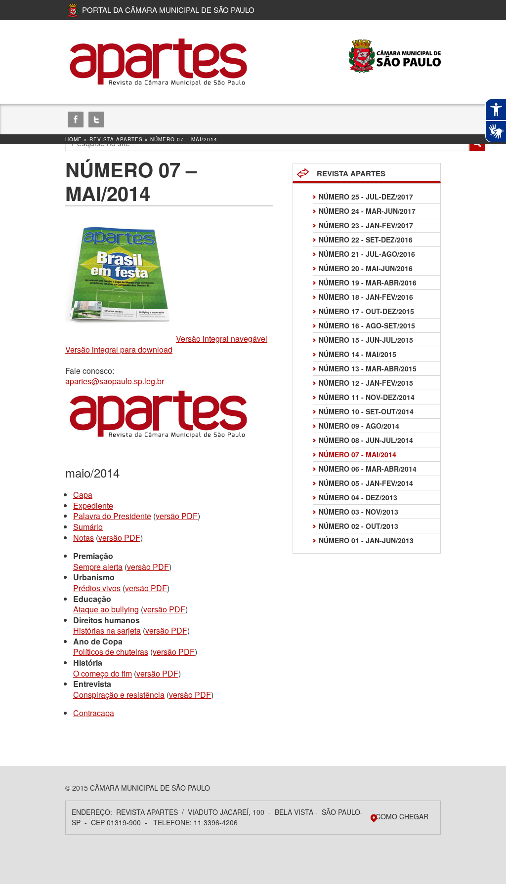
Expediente (93, 505)
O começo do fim (102, 673)
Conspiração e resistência (119, 694)
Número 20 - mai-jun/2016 (366, 268)
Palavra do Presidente (112, 516)
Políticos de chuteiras (110, 651)
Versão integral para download (118, 349)
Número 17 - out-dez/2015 (366, 311)
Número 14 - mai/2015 (357, 354)
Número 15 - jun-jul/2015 (366, 340)
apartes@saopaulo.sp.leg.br (114, 381)
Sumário (88, 526)
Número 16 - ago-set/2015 (367, 325)
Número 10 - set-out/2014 (366, 411)
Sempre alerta (98, 566)
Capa (82, 494)
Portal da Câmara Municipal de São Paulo (168, 9)
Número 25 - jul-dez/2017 (366, 196)
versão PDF (177, 516)
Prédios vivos (97, 588)
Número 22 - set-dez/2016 (366, 239)
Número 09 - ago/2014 (359, 426)
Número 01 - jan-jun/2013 (366, 540)
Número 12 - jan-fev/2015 (366, 383)
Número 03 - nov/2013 (358, 512)
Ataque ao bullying (106, 609)
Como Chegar (402, 816)
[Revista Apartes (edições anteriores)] (159, 62)
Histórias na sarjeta (107, 630)
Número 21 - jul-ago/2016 (367, 254)
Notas (83, 537)
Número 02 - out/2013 (358, 526)
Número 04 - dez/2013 (358, 497)
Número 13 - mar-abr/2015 (368, 368)
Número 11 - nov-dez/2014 (367, 397)
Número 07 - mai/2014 (357, 454)
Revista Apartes (116, 139)
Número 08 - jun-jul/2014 (366, 440)
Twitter (96, 119)
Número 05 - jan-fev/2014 (366, 483)
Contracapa (93, 713)
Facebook (76, 119)
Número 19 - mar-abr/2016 (368, 282)
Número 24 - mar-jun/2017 (367, 211)
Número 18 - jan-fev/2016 (366, 297)
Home (73, 139)
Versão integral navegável (221, 338)
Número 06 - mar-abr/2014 (368, 469)
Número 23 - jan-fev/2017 (366, 225)
